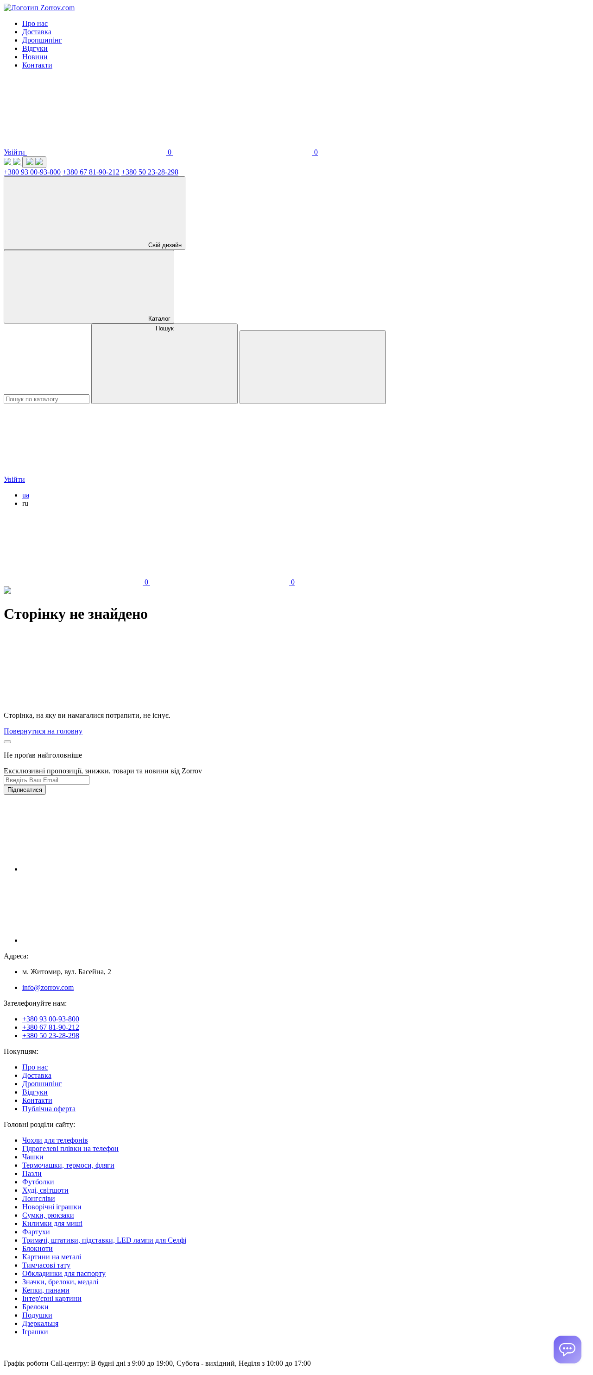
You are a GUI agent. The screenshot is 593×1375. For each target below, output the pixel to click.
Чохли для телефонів (55, 1140)
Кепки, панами (45, 1290)
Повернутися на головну (43, 731)
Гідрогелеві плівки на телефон (70, 1148)
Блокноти (37, 1248)
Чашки (33, 1157)
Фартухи (36, 1232)
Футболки (38, 1182)
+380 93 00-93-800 (32, 172)
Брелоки (35, 1307)
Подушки (37, 1315)
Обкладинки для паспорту (64, 1273)
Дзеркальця (40, 1323)
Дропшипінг (42, 1084)
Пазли (32, 1173)
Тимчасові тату (46, 1265)
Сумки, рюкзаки (48, 1215)
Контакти (37, 1100)
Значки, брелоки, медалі (60, 1282)
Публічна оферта (49, 1109)
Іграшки (35, 1332)
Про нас (35, 1067)
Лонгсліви (38, 1198)
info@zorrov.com (48, 987)
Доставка (36, 1075)
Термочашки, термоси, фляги (68, 1165)
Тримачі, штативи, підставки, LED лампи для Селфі (104, 1240)
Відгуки (35, 1092)
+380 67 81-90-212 (91, 172)
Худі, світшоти (45, 1190)
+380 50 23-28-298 (149, 172)
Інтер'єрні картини (52, 1298)
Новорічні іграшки (52, 1207)
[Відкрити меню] (7, 741)
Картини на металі (51, 1257)
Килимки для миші (52, 1223)
